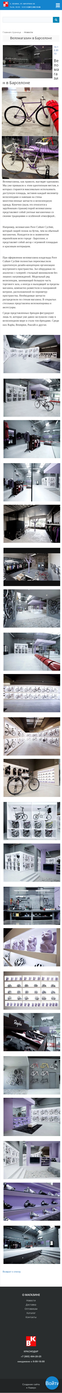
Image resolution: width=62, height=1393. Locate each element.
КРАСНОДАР (31, 1351)
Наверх (31, 1387)
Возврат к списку (12, 1271)
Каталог (31, 1313)
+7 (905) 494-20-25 (31, 1356)
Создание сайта (31, 1384)
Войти (53, 1382)
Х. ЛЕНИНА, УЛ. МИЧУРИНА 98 (22, 4)
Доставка (31, 1304)
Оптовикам (31, 1308)
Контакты (31, 1317)
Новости (31, 1300)
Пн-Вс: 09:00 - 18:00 (18, 7)
